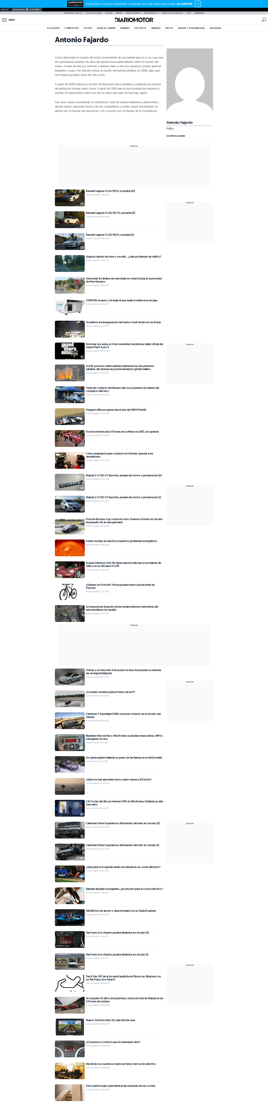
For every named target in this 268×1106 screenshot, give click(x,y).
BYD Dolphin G (151, 13)
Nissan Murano (133, 13)
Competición (72, 28)
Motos (169, 28)
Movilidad (215, 28)
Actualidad (53, 28)
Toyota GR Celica (93, 13)
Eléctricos (140, 28)
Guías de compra (106, 28)
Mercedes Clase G (73, 13)
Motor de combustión (172, 13)
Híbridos (156, 28)
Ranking (125, 28)
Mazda (119, 13)
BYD (189, 13)
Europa (108, 13)
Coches (88, 28)
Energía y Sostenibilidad (191, 28)
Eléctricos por (19, 10)
